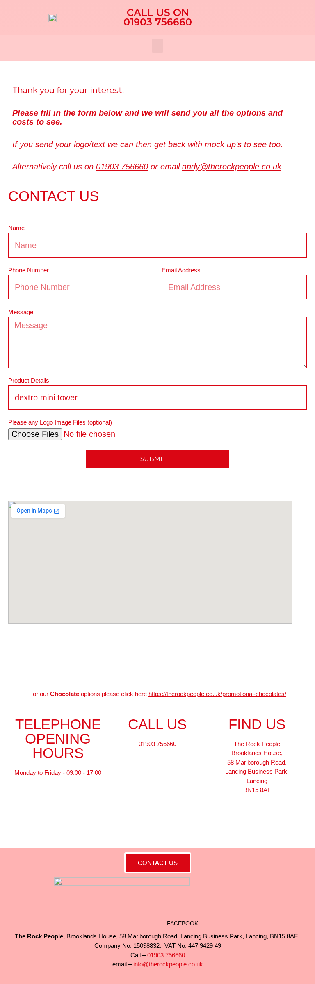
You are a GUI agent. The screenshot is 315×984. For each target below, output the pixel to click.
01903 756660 (122, 166)
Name (16, 227)
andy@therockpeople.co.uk (231, 166)
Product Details (28, 380)
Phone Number (28, 270)
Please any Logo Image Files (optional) (60, 422)
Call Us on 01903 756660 (157, 17)
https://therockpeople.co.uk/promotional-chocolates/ (217, 693)
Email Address (181, 270)
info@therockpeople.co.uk (168, 964)
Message (20, 311)
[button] (157, 46)
